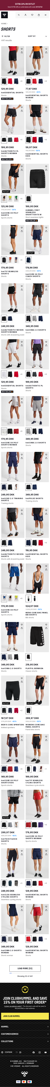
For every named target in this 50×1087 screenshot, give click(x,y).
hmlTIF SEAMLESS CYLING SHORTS (34, 781)
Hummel (4, 1026)
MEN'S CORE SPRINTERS (12, 725)
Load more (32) (25, 968)
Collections (7, 1041)
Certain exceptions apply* (13, 1006)
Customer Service (9, 1034)
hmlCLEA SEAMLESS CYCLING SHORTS (10, 896)
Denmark (8, 1052)
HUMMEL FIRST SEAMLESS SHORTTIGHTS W (34, 212)
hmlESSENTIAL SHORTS (12, 93)
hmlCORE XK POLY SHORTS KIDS (9, 781)
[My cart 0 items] (39, 15)
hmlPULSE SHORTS (34, 498)
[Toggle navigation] (19, 15)
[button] (25, 15)
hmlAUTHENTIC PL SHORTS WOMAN (10, 152)
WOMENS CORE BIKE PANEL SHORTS (35, 726)
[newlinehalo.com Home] (4, 15)
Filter (7, 36)
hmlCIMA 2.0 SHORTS (36, 330)
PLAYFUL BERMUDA (34, 668)
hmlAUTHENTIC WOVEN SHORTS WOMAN (12, 331)
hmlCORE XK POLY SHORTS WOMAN (9, 444)
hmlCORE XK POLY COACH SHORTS (34, 275)
